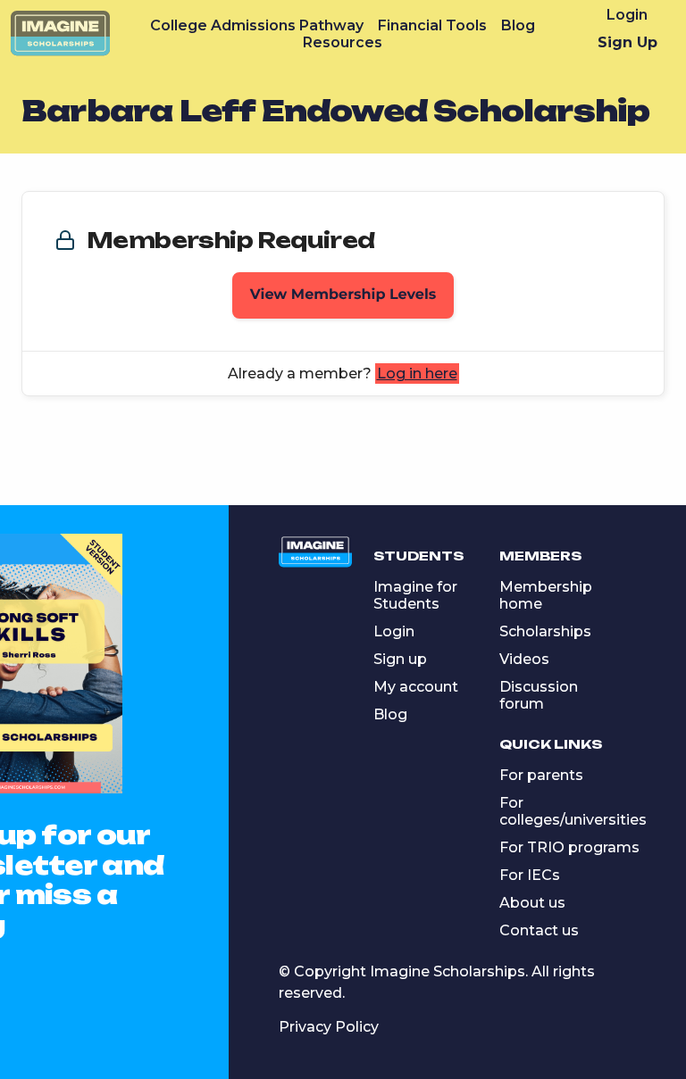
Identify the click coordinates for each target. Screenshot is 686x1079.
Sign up (400, 659)
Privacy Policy (329, 1026)
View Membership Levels (343, 294)
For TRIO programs (569, 847)
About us (532, 902)
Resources (342, 42)
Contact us (539, 930)
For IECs (529, 875)
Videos (524, 659)
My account (415, 686)
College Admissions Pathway (257, 25)
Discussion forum (538, 695)
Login (627, 14)
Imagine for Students (415, 595)
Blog (518, 25)
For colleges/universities (573, 811)
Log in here (417, 373)
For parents (541, 775)
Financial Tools (432, 25)
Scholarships (545, 631)
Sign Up (627, 42)
